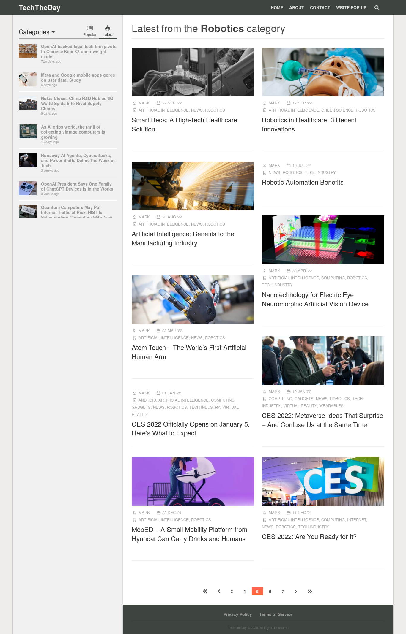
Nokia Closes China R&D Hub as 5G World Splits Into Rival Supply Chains (77, 103)
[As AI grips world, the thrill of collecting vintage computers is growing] (28, 137)
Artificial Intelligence (164, 110)
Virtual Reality (300, 405)
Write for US (351, 7)
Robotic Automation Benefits (303, 181)
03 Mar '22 (172, 330)
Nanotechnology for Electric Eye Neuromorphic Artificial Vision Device (315, 299)
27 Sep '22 (172, 103)
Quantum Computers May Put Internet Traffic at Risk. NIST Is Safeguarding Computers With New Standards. (76, 214)
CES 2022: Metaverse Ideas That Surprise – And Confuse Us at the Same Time (322, 419)
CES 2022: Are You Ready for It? (309, 536)
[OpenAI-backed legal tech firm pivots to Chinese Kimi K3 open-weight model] (28, 56)
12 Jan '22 (301, 391)
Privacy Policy (238, 614)
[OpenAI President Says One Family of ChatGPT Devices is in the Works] (28, 193)
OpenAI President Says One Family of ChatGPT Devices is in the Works (77, 186)
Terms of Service (276, 614)
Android (147, 400)
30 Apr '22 (302, 270)
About (296, 7)
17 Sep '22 (302, 103)
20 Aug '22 (172, 217)
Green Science (337, 110)
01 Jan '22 (171, 393)
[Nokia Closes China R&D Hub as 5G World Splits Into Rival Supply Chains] (28, 108)
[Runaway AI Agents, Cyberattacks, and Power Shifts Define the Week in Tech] (28, 165)
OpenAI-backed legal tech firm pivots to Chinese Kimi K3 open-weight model (79, 51)
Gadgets (304, 398)
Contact (320, 7)
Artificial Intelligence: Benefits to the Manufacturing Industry (183, 238)
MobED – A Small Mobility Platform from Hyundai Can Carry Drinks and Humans (189, 533)
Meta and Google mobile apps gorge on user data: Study (78, 77)
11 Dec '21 (302, 512)
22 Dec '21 (172, 512)
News (197, 110)
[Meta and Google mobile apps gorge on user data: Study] (28, 85)
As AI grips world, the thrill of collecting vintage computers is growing (73, 132)
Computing (333, 277)
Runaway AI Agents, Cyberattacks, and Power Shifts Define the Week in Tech (78, 160)
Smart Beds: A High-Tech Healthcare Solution (184, 124)
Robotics (215, 110)
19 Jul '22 (301, 165)
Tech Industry (320, 172)
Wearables (331, 405)
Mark (144, 103)
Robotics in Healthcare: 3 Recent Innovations (309, 124)
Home (277, 7)
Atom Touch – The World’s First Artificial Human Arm (189, 352)
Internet (356, 519)
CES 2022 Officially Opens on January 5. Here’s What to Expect (191, 428)
